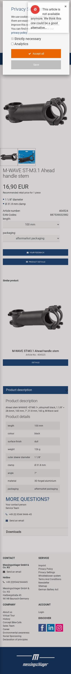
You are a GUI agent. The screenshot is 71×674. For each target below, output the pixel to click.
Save (36, 64)
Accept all (38, 53)
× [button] (66, 6)
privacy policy (19, 32)
